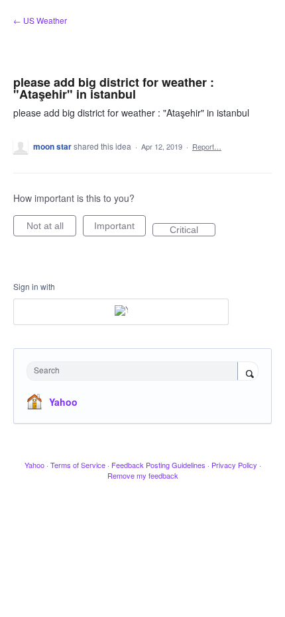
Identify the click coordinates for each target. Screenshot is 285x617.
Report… (206, 146)
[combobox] (135, 371)
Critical (192, 230)
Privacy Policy (234, 464)
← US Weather (40, 20)
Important (120, 228)
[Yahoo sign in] (121, 312)
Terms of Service (77, 464)
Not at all (51, 228)
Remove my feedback (142, 475)
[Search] (247, 372)
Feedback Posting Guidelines (158, 464)
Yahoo (63, 401)
